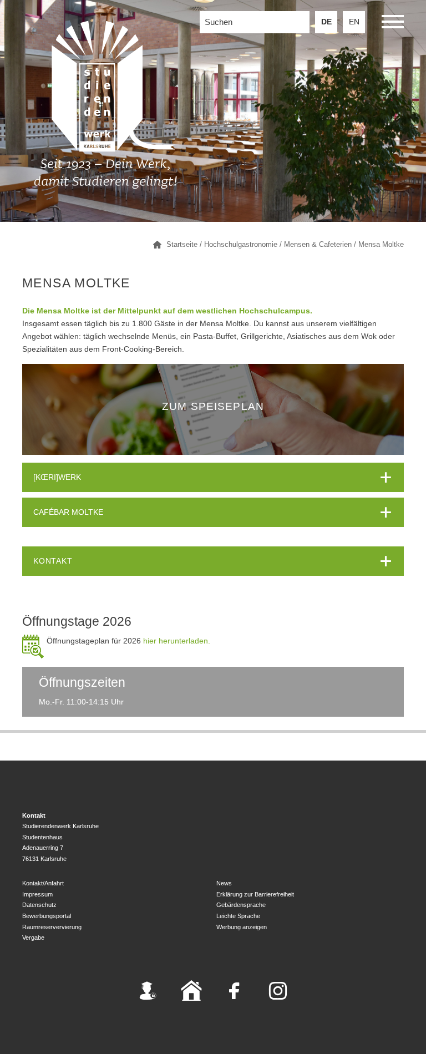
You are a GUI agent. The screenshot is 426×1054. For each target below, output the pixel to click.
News (224, 883)
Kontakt (53, 561)
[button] (392, 23)
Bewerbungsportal (46, 916)
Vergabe (33, 937)
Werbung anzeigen (241, 927)
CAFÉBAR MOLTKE (68, 512)
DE (326, 22)
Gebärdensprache (241, 904)
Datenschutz (39, 904)
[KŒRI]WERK (57, 477)
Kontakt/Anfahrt (43, 883)
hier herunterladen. (175, 641)
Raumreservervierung (52, 927)
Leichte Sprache (238, 916)
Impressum (37, 894)
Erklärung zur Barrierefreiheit (255, 894)
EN (354, 22)
